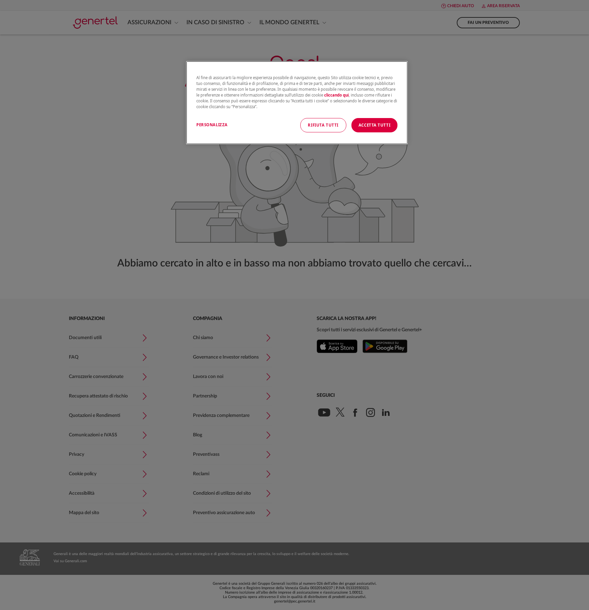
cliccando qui (336, 95)
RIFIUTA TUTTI (323, 125)
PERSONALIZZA (212, 124)
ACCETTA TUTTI (374, 125)
